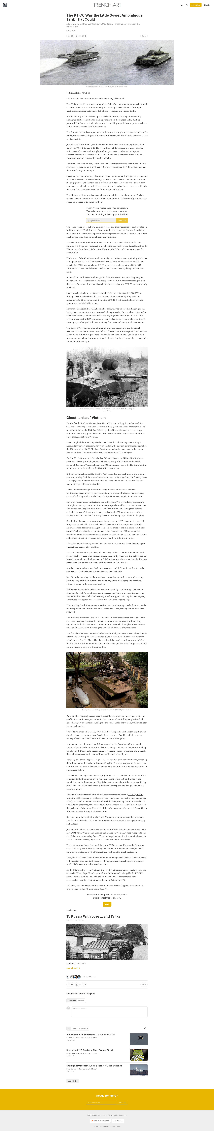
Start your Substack (101, 1121)
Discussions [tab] (83, 1028)
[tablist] (76, 1000)
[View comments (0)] (77, 36)
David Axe (69, 920)
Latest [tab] (75, 1028)
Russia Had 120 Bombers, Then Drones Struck (90, 1050)
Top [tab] (69, 1028)
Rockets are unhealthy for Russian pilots (81, 1038)
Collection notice (120, 1115)
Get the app (117, 1121)
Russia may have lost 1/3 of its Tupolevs (81, 1053)
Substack (96, 1126)
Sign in (207, 5)
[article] (107, 1039)
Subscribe (195, 5)
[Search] (181, 5)
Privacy (104, 1115)
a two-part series (89, 98)
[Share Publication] (186, 5)
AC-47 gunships (135, 794)
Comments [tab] (72, 1001)
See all (71, 1081)
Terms (110, 1115)
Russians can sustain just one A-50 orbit (81, 1069)
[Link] (63, 417)
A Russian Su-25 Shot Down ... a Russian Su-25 (90, 1034)
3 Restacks (92, 977)
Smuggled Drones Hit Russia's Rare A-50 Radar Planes (94, 1065)
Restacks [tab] (81, 1001)
